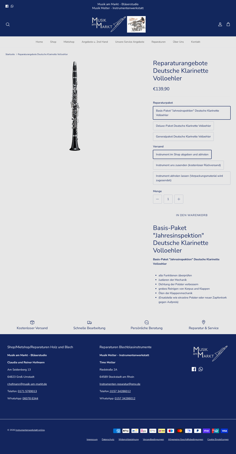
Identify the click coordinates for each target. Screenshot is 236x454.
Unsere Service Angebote (129, 42)
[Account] (219, 24)
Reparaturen (159, 42)
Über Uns (178, 42)
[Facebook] (7, 6)
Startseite (10, 54)
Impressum (92, 439)
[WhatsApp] (12, 6)
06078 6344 (30, 398)
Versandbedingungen (153, 439)
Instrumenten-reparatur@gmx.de (120, 384)
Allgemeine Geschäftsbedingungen (185, 439)
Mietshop (69, 42)
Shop (53, 42)
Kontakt (195, 42)
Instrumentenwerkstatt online (30, 430)
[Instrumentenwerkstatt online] (118, 24)
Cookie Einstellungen (218, 439)
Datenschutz (108, 439)
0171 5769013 (27, 391)
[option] (75, 105)
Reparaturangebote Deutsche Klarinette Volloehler (43, 54)
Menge (157, 191)
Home (39, 42)
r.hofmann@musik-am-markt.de (27, 384)
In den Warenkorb (192, 215)
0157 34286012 (120, 391)
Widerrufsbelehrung (129, 439)
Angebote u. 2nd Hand (95, 42)
